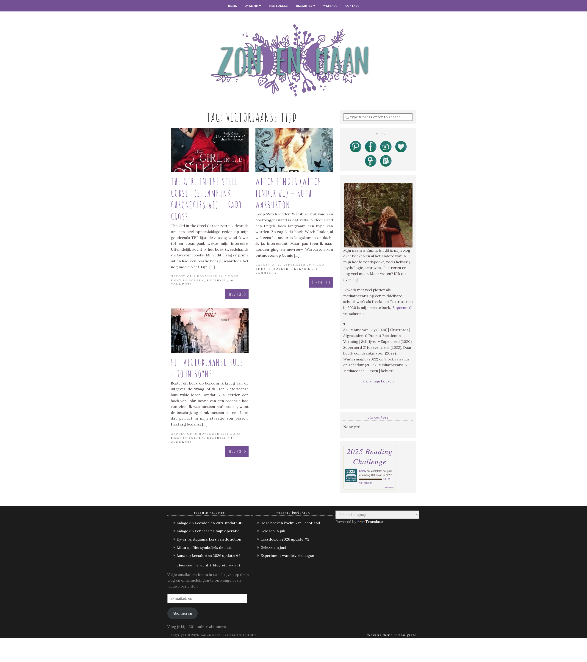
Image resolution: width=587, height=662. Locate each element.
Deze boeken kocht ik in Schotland (290, 523)
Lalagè (182, 523)
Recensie (216, 280)
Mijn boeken (278, 5)
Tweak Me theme (380, 635)
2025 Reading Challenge (370, 456)
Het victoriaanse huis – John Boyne (207, 368)
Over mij (252, 5)
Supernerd (402, 307)
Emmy (176, 280)
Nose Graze (407, 635)
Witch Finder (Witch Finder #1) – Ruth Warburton (288, 193)
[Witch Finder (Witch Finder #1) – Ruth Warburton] (294, 150)
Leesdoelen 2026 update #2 (219, 523)
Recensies (304, 5)
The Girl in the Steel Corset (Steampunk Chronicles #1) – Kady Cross (206, 199)
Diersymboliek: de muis (212, 547)
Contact (352, 5)
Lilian (181, 547)
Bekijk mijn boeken (378, 381)
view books (388, 487)
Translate (374, 521)
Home (232, 5)
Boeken (196, 280)
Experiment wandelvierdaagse (287, 555)
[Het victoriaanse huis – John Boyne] (210, 330)
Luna (181, 555)
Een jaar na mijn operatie (217, 531)
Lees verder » (237, 294)
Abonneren (182, 613)
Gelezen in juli (272, 531)
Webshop (330, 5)
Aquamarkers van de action (217, 539)
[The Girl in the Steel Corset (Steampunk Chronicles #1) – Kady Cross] (210, 150)
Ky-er (182, 539)
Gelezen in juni (273, 547)
